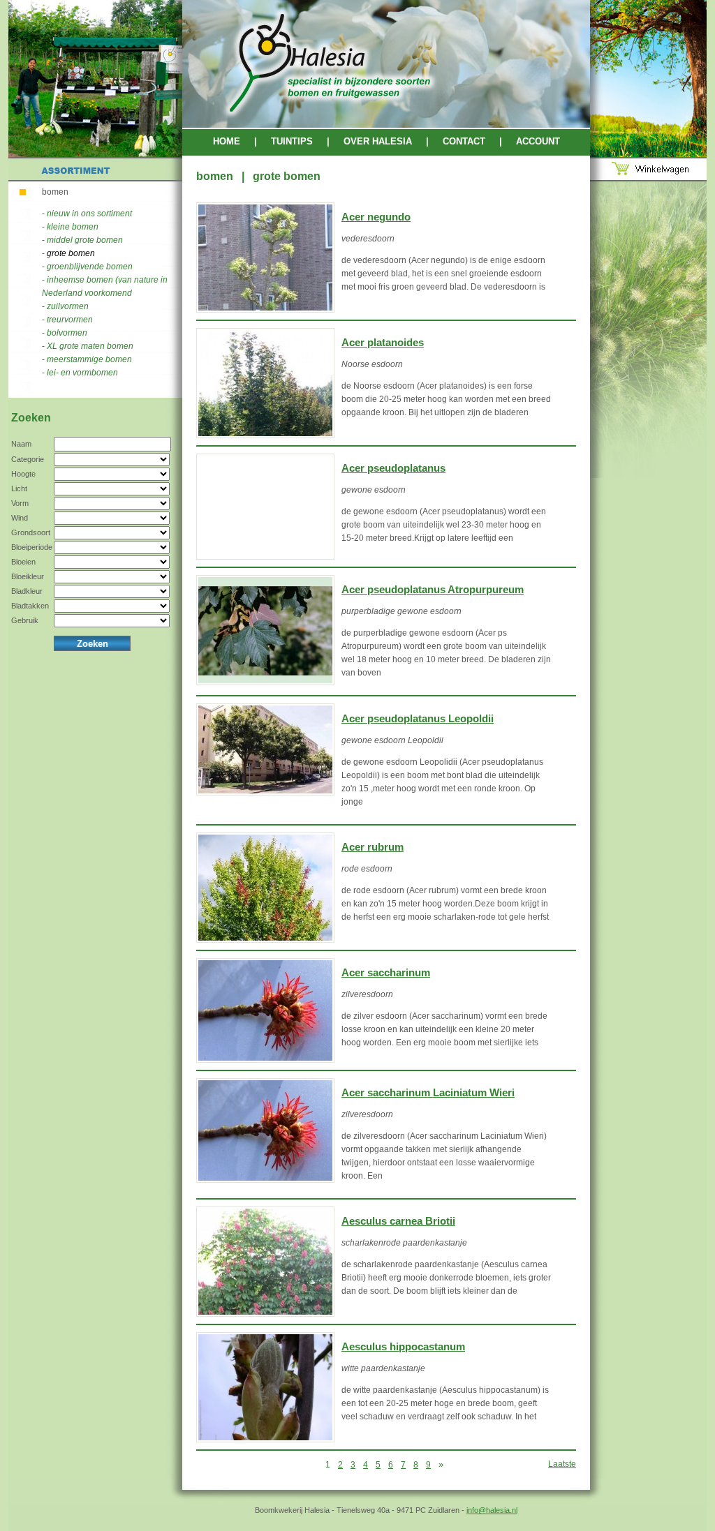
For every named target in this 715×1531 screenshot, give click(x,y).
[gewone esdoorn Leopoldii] (265, 749)
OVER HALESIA (378, 141)
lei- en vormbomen (82, 373)
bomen (55, 192)
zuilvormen (68, 306)
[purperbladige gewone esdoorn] (265, 630)
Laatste (562, 1464)
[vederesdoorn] (265, 257)
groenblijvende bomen (90, 266)
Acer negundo (376, 217)
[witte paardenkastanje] (265, 1387)
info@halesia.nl (491, 1510)
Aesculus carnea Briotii (398, 1221)
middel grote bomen (85, 240)
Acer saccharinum (385, 972)
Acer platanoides (382, 342)
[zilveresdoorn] (265, 1010)
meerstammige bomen (89, 359)
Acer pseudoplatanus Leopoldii (417, 718)
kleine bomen (72, 227)
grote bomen (71, 253)
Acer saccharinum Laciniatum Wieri (428, 1092)
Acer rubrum (372, 847)
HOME (226, 141)
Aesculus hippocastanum (403, 1346)
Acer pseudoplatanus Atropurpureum (432, 589)
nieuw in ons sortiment (89, 213)
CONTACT (464, 141)
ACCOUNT (538, 141)
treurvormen (70, 319)
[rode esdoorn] (265, 888)
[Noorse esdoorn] (265, 383)
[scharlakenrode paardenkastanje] (265, 1262)
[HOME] (386, 125)
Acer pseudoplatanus (393, 468)
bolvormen (67, 333)
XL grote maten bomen (90, 346)
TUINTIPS (292, 141)
